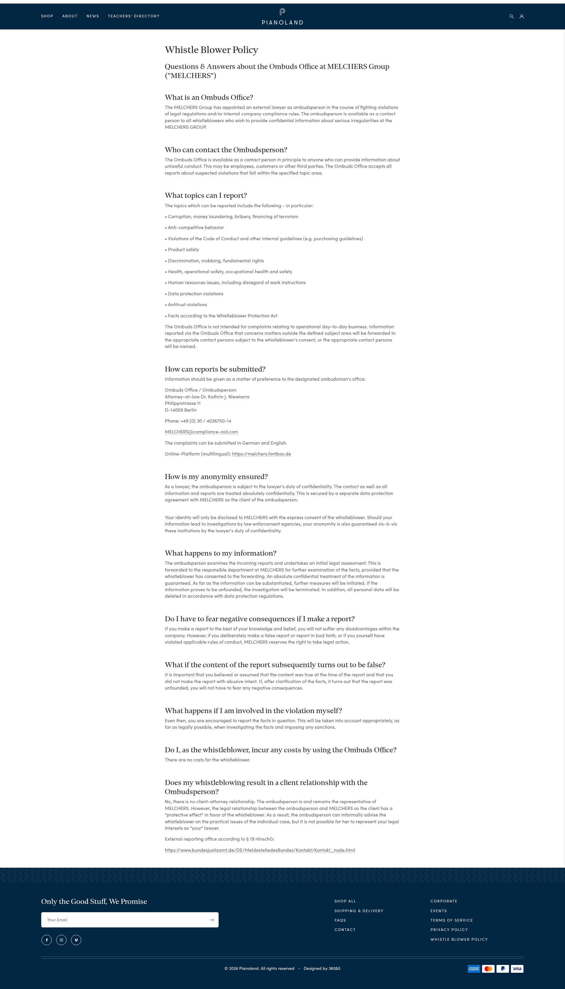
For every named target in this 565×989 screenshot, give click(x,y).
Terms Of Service (452, 920)
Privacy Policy (449, 929)
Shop (47, 16)
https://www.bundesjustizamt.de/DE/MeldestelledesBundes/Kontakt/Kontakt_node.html (260, 849)
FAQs (340, 920)
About (70, 16)
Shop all (345, 901)
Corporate (444, 901)
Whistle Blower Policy (459, 939)
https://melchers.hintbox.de (261, 453)
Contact (345, 929)
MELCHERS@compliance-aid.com (201, 431)
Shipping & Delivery (359, 910)
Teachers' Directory (134, 16)
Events (439, 910)
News (93, 16)
